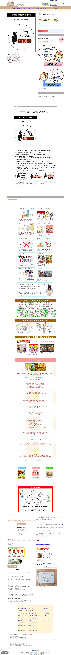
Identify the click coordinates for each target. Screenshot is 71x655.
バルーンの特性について (22, 630)
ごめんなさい (38, 8)
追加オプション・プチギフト (49, 6)
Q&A (49, 8)
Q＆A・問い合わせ (21, 618)
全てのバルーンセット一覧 (31, 6)
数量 (38, 24)
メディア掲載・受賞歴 (46, 613)
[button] (59, 3)
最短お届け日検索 (12, 566)
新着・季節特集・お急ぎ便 (22, 6)
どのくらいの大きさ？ (22, 627)
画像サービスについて (32, 620)
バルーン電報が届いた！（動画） (23, 628)
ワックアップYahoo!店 (46, 618)
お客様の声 (46, 8)
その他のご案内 (57, 8)
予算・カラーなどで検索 (40, 6)
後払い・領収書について (32, 613)
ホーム (38, 88)
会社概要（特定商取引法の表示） (40, 544)
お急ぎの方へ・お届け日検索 (31, 8)
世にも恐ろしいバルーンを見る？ (33, 630)
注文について (31, 608)
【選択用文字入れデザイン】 (44, 88)
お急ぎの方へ (20, 615)
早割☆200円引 (14, 8)
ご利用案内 (42, 8)
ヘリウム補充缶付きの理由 (22, 608)
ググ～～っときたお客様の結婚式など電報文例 (35, 627)
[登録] (56, 566)
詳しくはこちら (21, 524)
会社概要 (52, 8)
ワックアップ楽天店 (46, 620)
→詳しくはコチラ (10, 546)
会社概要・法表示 (45, 608)
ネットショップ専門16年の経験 (23, 613)
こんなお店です (48, 544)
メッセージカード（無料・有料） (33, 615)
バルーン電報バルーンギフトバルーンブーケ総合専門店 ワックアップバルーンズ (33, 652)
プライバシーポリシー (46, 610)
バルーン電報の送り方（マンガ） (23, 610)
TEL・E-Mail (37, 538)
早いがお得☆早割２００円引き (33, 622)
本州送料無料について (32, 610)
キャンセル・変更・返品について (33, 618)
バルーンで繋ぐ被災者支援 (47, 560)
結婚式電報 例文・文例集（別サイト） (34, 628)
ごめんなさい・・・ (21, 622)
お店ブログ (45, 558)
